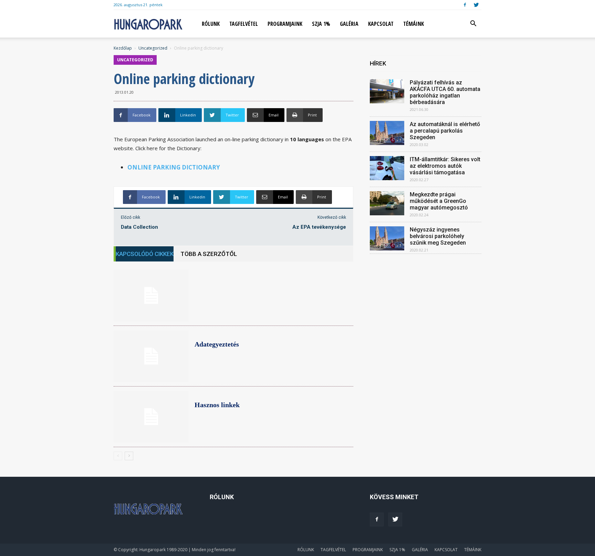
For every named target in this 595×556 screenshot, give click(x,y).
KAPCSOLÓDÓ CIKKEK (145, 253)
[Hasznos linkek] (151, 417)
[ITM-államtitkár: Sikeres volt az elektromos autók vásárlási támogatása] (387, 168)
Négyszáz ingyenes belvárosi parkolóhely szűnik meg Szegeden (438, 236)
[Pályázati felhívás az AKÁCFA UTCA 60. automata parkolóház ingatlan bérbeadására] (387, 91)
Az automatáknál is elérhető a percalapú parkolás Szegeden (445, 131)
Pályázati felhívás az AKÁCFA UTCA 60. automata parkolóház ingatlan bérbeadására (445, 92)
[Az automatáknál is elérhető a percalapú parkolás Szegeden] (387, 133)
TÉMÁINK (413, 24)
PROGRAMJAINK (285, 24)
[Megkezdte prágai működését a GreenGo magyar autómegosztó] (387, 203)
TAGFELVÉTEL (243, 24)
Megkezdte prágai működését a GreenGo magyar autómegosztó (439, 201)
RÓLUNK (211, 24)
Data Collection (139, 227)
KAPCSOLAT (381, 24)
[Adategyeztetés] (151, 356)
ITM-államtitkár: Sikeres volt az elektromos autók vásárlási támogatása (445, 166)
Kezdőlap (123, 48)
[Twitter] (476, 5)
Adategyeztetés (217, 344)
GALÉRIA (349, 24)
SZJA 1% (321, 24)
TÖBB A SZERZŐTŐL (208, 253)
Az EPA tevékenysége (319, 227)
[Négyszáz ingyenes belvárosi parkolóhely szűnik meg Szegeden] (387, 238)
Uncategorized (152, 48)
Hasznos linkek (217, 405)
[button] (473, 24)
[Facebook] (465, 5)
